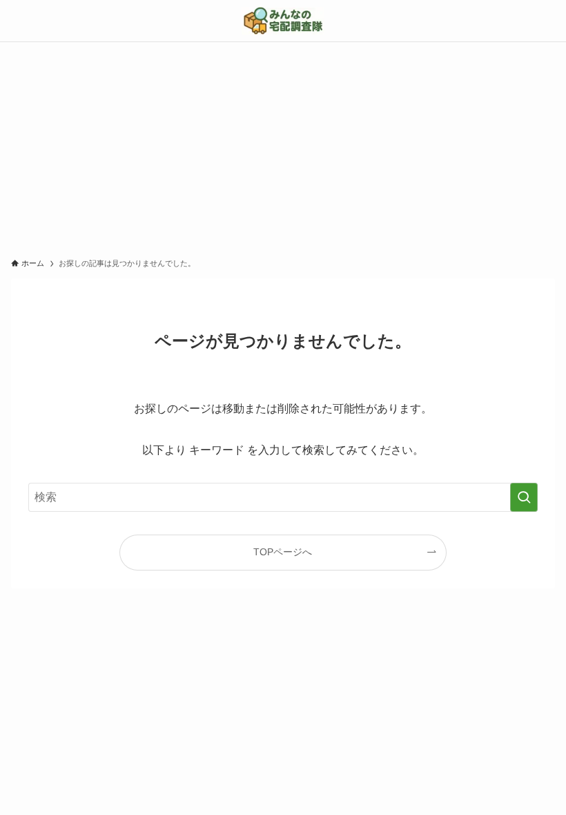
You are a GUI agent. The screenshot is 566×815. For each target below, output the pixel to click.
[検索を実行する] (524, 497)
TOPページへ (282, 551)
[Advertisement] (283, 145)
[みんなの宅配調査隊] (283, 20)
